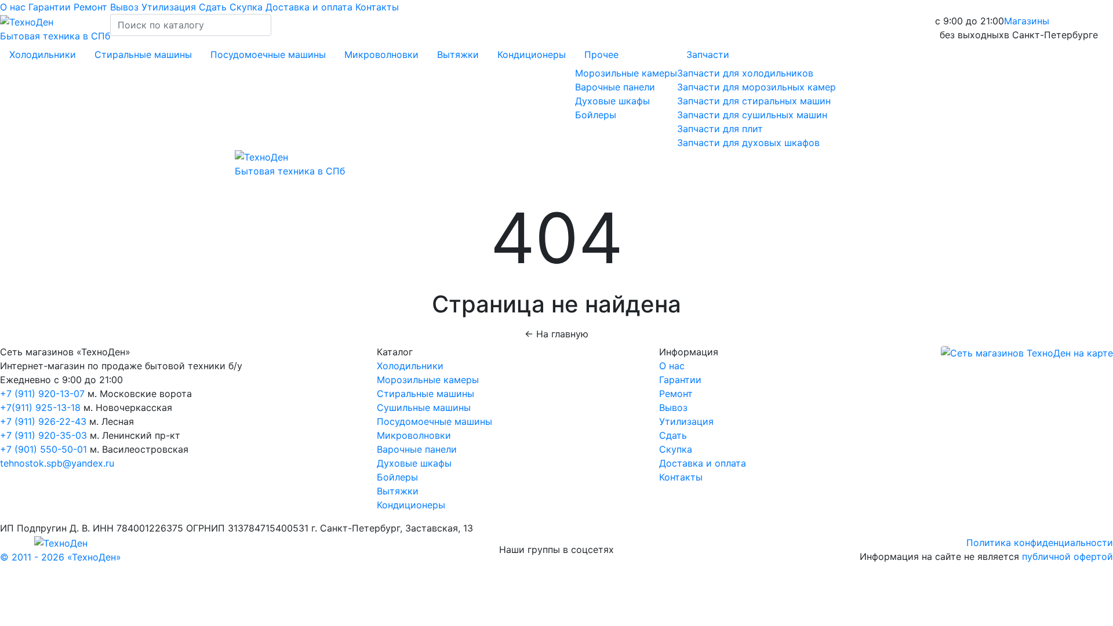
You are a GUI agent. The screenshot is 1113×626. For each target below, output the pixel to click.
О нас (14, 7)
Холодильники (42, 54)
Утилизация (170, 7)
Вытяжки (458, 54)
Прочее (601, 54)
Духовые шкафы (612, 101)
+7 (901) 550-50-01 (43, 449)
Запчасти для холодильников (745, 73)
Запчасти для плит (720, 128)
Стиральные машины (143, 54)
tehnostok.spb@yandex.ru (57, 463)
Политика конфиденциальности (1039, 542)
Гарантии (51, 7)
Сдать (214, 7)
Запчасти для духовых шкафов (748, 142)
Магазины (1026, 21)
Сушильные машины (424, 407)
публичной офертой (1067, 556)
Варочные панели (615, 87)
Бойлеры (595, 115)
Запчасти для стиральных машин (754, 101)
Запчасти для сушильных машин (752, 115)
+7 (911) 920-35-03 (43, 435)
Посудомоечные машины (268, 54)
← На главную (556, 334)
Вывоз (125, 7)
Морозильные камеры (626, 73)
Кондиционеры (531, 54)
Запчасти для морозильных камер (756, 87)
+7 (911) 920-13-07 (42, 393)
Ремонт (92, 7)
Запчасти (707, 54)
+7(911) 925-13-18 (41, 407)
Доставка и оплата (310, 7)
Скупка (247, 7)
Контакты (377, 7)
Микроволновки (381, 54)
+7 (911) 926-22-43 (43, 421)
